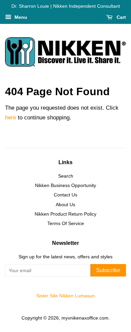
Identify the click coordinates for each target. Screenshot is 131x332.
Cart (120, 17)
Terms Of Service (65, 223)
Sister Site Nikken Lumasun (65, 295)
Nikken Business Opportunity (65, 185)
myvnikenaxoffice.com (84, 318)
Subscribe (108, 270)
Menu (20, 17)
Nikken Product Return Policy (65, 214)
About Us (65, 204)
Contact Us (65, 194)
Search (65, 176)
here (10, 117)
